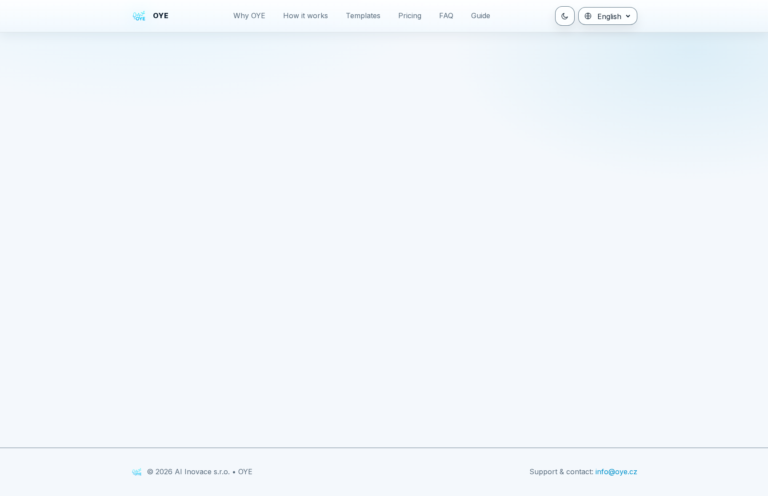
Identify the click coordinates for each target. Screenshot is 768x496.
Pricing (409, 15)
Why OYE (249, 15)
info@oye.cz (616, 471)
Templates (363, 15)
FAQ (446, 15)
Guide (480, 15)
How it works (305, 15)
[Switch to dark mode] (565, 16)
